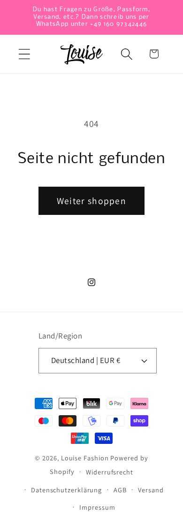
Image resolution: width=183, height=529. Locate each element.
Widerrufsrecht (109, 471)
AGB (120, 489)
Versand (150, 489)
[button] (24, 53)
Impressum (97, 507)
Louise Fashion (85, 457)
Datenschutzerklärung (66, 489)
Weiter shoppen (91, 201)
